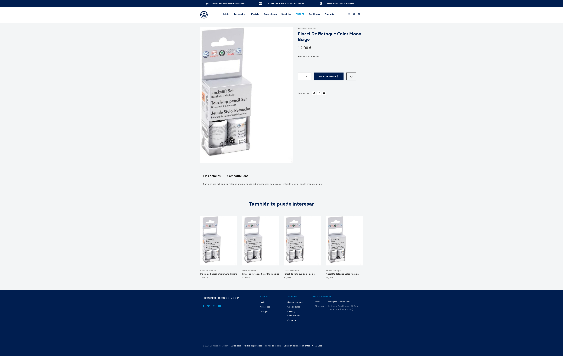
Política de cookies (273, 345)
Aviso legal (236, 345)
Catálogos (314, 14)
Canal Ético (317, 345)
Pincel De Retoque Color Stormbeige (260, 273)
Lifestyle (254, 14)
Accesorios (265, 306)
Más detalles (212, 176)
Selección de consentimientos (297, 345)
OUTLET (300, 14)
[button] (351, 76)
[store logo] (204, 14)
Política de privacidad (253, 345)
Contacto (329, 14)
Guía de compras (295, 302)
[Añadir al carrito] (219, 261)
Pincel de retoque (307, 28)
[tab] (212, 177)
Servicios (286, 14)
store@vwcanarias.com (339, 301)
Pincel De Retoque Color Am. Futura (218, 273)
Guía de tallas (293, 306)
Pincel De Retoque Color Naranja (342, 273)
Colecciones (270, 14)
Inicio (226, 14)
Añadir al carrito (327, 76)
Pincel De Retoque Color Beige (299, 273)
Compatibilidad (238, 176)
